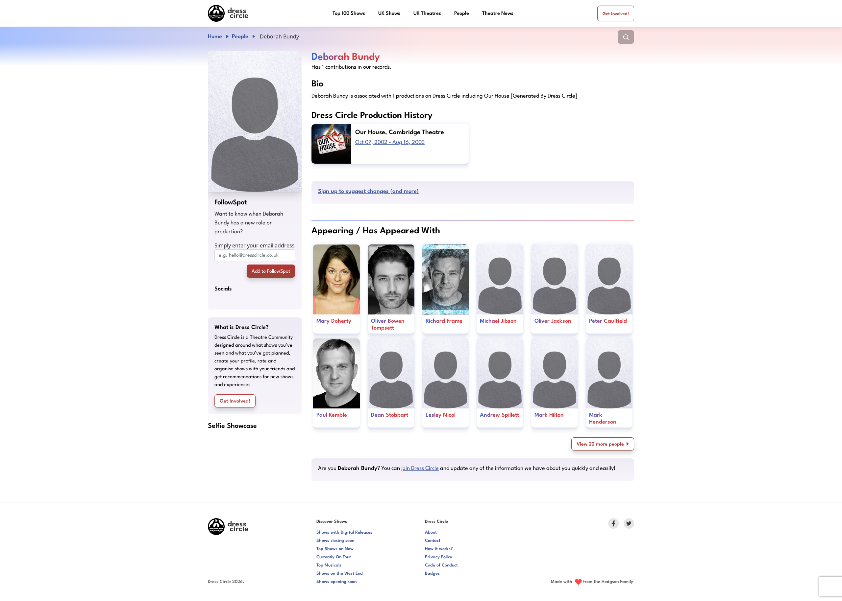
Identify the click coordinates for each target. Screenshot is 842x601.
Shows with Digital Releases (344, 532)
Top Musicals (328, 565)
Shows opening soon (336, 582)
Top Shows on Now (335, 549)
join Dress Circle (420, 468)
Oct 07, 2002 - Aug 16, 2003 (390, 142)
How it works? (439, 549)
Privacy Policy (438, 557)
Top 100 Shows (349, 13)
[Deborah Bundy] (255, 121)
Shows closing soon (335, 541)
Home (215, 36)
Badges (432, 573)
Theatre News (497, 13)
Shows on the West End (339, 573)
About (431, 532)
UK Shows (389, 13)
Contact (432, 541)
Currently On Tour (333, 557)
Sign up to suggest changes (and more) (368, 191)
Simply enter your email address (254, 245)
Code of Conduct (441, 565)
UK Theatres (427, 13)
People (461, 13)
